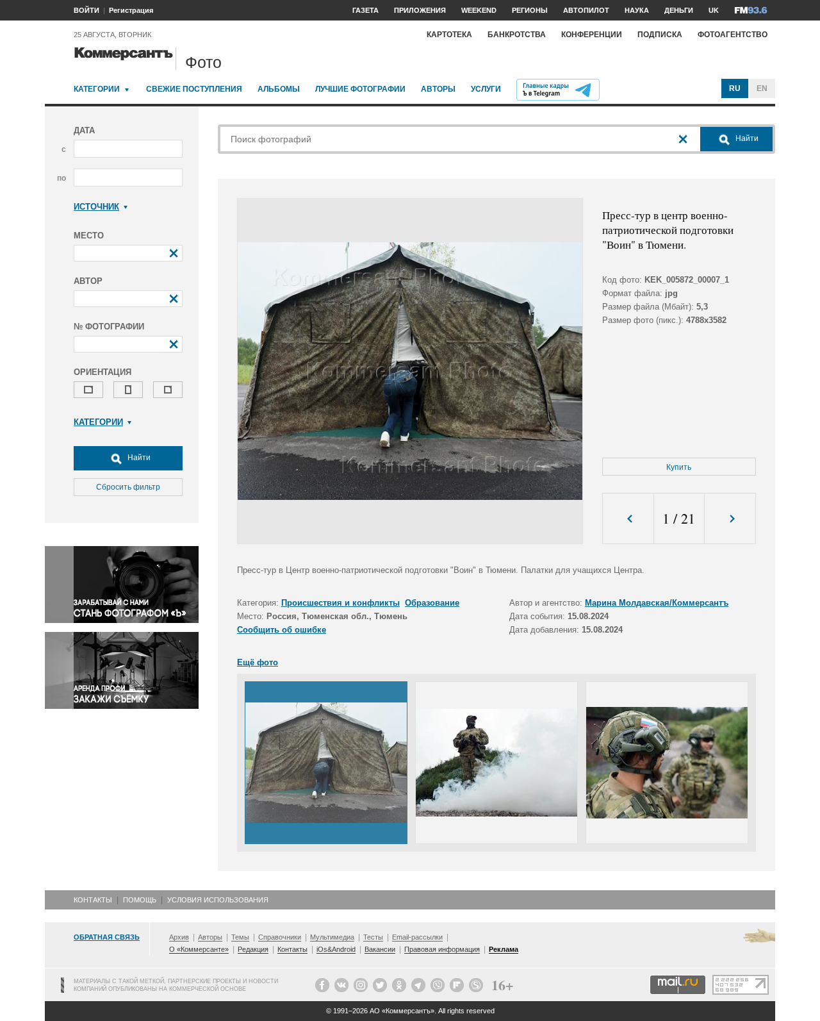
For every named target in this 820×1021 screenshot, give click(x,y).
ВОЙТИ (86, 10)
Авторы (438, 89)
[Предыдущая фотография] (628, 519)
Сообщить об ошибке (281, 630)
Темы (240, 937)
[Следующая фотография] (730, 519)
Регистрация (131, 10)
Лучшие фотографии (360, 89)
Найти (138, 457)
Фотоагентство (732, 34)
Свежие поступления (194, 89)
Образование (432, 603)
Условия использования (217, 900)
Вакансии (380, 949)
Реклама (503, 949)
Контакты (93, 900)
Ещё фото (257, 662)
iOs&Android (336, 949)
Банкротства (517, 34)
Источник (96, 207)
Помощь (139, 900)
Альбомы (279, 89)
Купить (678, 467)
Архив (179, 937)
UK (714, 10)
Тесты (373, 937)
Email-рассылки (417, 937)
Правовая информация (442, 949)
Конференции (591, 34)
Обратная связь (107, 937)
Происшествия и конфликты (340, 603)
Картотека (449, 34)
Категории (97, 89)
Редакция (253, 949)
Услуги (486, 89)
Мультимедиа (332, 937)
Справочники (279, 937)
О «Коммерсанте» (199, 949)
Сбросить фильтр (128, 487)
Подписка (659, 34)
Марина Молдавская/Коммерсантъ (656, 603)
